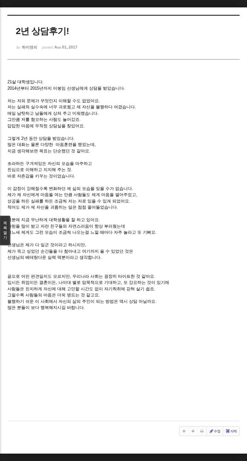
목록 (5, 230)
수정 (217, 431)
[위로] (183, 431)
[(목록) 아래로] (192, 431)
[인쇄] (201, 431)
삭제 (233, 431)
